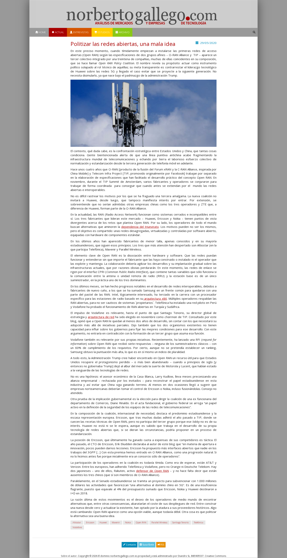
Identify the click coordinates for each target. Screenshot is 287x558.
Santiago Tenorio (180, 522)
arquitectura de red (101, 317)
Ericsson (90, 522)
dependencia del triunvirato (140, 227)
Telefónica (198, 522)
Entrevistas (80, 32)
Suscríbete (148, 544)
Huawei (103, 522)
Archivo (123, 32)
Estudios (103, 32)
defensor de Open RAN (152, 471)
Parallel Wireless (159, 522)
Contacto (130, 544)
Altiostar (77, 522)
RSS (162, 544)
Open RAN (141, 522)
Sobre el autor (69, 556)
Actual (59, 32)
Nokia (128, 522)
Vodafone (77, 527)
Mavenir (116, 522)
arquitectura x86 (155, 298)
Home (42, 32)
